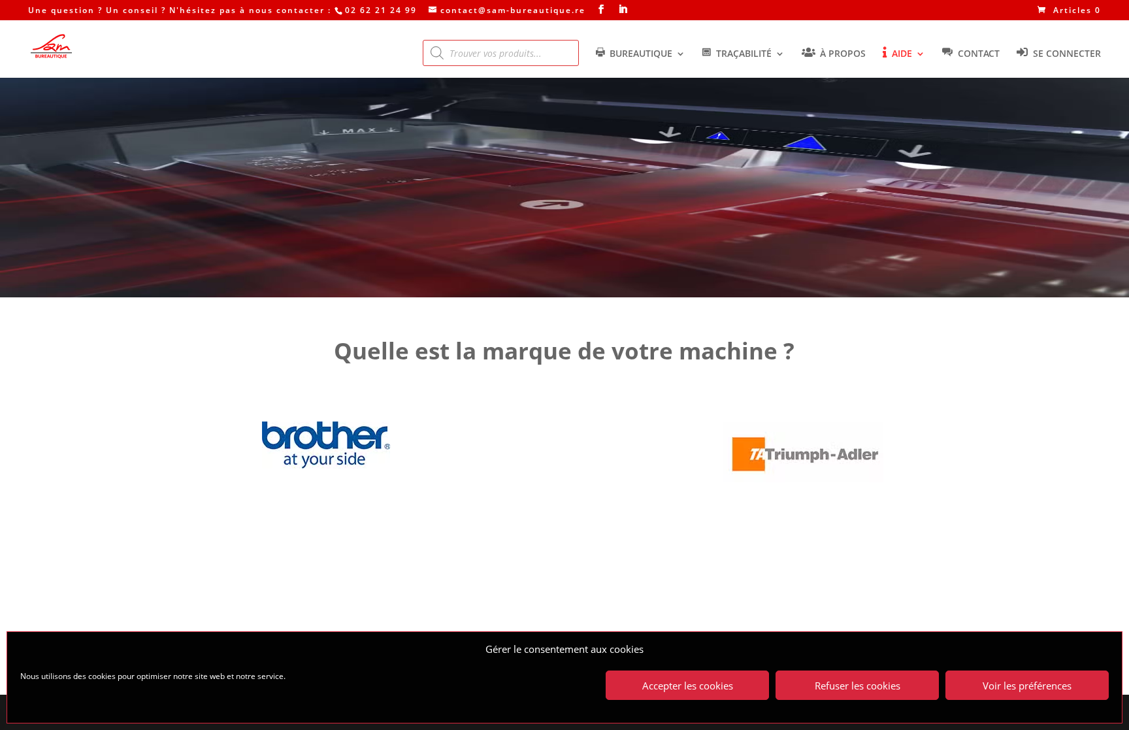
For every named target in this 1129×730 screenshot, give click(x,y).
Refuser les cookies (857, 685)
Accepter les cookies (687, 685)
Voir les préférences (1027, 685)
